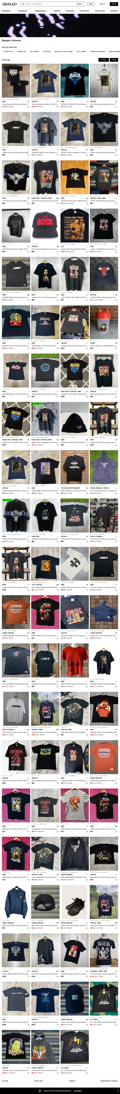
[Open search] (23, 4)
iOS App (5, 1081)
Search (79, 4)
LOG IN (114, 4)
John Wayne (47, 51)
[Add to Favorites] (28, 107)
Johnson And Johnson (97, 51)
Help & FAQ (38, 1081)
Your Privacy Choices (109, 1081)
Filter (114, 59)
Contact (72, 1081)
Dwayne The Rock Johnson (64, 51)
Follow (103, 59)
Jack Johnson (81, 51)
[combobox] (52, 4)
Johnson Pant (8, 51)
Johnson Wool (21, 51)
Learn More (77, 1091)
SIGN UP (102, 4)
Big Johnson (34, 51)
